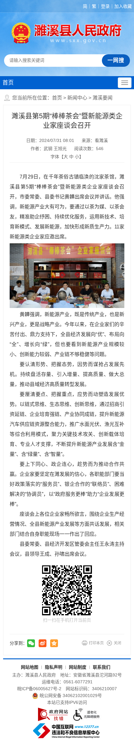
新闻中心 (77, 97)
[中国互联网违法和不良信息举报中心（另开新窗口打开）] (67, 731)
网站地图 (29, 667)
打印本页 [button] (96, 643)
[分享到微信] (31, 643)
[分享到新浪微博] (42, 643)
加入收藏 (123, 6)
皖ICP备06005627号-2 (39, 688)
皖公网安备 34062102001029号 (71, 695)
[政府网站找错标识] (53, 714)
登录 (105, 6)
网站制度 (77, 667)
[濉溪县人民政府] (66, 33)
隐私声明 (53, 667)
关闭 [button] (117, 643)
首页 (8, 83)
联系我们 (101, 667)
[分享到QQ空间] (54, 643)
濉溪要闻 (102, 97)
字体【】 (67, 156)
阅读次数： (88, 148)
